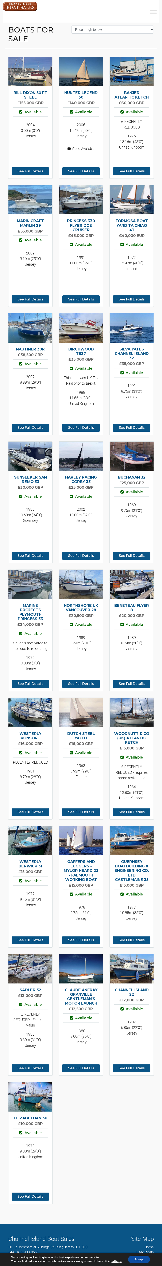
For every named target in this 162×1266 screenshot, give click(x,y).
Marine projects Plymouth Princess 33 (30, 612)
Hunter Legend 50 (81, 95)
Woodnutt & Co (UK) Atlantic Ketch (131, 738)
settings (116, 1261)
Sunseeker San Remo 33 (30, 479)
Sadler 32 (30, 990)
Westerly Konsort (30, 735)
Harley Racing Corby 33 (81, 479)
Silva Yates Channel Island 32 (132, 353)
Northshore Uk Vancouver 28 (81, 607)
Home (149, 1247)
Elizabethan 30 (30, 1118)
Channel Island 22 (132, 992)
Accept (139, 1259)
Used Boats (145, 1252)
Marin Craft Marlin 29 (30, 223)
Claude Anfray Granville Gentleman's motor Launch (81, 996)
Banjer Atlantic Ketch (132, 95)
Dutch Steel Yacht (81, 735)
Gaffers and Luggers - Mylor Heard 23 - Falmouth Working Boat (81, 870)
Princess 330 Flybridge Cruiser (81, 225)
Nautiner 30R (30, 349)
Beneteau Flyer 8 (131, 607)
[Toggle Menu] (153, 12)
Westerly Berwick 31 (30, 863)
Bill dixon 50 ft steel (30, 95)
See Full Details (30, 171)
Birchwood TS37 (81, 351)
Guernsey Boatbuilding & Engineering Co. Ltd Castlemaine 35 (132, 870)
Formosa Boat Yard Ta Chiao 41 (132, 225)
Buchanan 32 (132, 477)
